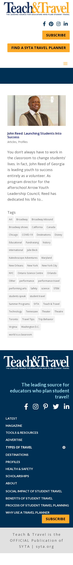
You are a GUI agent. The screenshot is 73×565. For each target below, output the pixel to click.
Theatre (59, 311)
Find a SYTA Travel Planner (38, 47)
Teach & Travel (51, 304)
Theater (46, 311)
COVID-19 (27, 234)
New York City (49, 265)
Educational (15, 242)
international (16, 250)
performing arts (17, 288)
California (37, 227)
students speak (17, 296)
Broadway (22, 219)
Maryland (46, 257)
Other (12, 280)
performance (26, 280)
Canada (51, 227)
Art (10, 219)
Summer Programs (19, 304)
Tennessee (32, 311)
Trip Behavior (45, 319)
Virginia (13, 326)
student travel (37, 296)
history (46, 242)
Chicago (13, 234)
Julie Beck (32, 250)
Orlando (51, 273)
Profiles (23, 142)
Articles (12, 142)
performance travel (49, 280)
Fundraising (32, 242)
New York (32, 265)
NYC (11, 273)
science (45, 288)
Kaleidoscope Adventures (23, 257)
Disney (58, 234)
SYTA (36, 304)
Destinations (44, 234)
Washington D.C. (30, 326)
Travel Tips (28, 319)
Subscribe (56, 35)
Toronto (13, 319)
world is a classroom (20, 334)
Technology (15, 311)
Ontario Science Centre (30, 273)
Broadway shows (18, 227)
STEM (56, 288)
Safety (34, 288)
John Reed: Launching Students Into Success (34, 135)
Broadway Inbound (42, 219)
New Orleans (16, 265)
